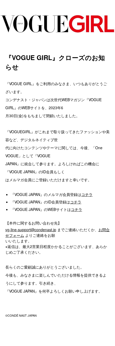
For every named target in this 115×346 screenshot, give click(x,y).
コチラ (87, 194)
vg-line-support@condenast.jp (30, 229)
